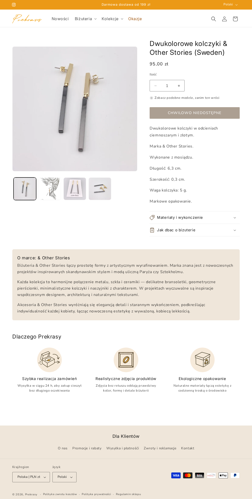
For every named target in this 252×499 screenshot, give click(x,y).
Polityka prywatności (96, 494)
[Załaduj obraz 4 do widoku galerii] (100, 188)
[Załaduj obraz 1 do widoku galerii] (25, 188)
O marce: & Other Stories (43, 257)
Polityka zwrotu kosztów (60, 494)
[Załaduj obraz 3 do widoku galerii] (74, 188)
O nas (63, 448)
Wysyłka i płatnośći (122, 448)
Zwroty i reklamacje (160, 448)
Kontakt (187, 448)
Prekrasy (31, 494)
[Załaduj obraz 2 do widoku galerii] (50, 188)
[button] (85, 18)
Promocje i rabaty (86, 448)
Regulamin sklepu (128, 494)
